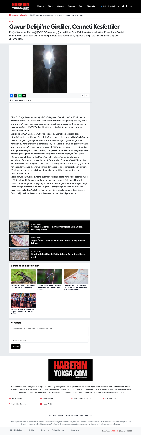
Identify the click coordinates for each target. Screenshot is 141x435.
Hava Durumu (17, 398)
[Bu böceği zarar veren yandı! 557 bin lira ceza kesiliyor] (23, 276)
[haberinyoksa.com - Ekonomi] (20, 6)
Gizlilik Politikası (16, 430)
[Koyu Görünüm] (126, 6)
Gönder (16, 347)
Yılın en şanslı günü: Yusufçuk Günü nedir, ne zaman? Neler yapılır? (49, 287)
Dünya (51, 6)
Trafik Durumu (48, 398)
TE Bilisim (15, 100)
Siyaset (60, 6)
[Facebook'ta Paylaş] (11, 96)
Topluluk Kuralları (57, 430)
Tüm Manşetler (110, 398)
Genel (12, 21)
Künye (42, 430)
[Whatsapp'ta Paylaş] (20, 96)
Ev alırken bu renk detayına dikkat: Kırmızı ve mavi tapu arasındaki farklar (75, 287)
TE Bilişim (115, 431)
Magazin (91, 6)
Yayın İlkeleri (75, 430)
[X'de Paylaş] (15, 96)
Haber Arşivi (47, 404)
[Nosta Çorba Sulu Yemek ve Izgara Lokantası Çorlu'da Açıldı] (23, 301)
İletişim (31, 430)
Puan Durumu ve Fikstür (82, 398)
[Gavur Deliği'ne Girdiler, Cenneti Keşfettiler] (49, 69)
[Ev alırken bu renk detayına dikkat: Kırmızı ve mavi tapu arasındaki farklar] (76, 276)
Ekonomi (71, 6)
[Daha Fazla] (24, 96)
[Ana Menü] (130, 6)
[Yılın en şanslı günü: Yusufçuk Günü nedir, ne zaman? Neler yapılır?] (49, 276)
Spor (81, 6)
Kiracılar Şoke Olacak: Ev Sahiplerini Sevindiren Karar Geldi (56, 15)
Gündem (40, 6)
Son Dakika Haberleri (18, 404)
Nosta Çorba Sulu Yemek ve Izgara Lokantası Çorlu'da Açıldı (22, 312)
